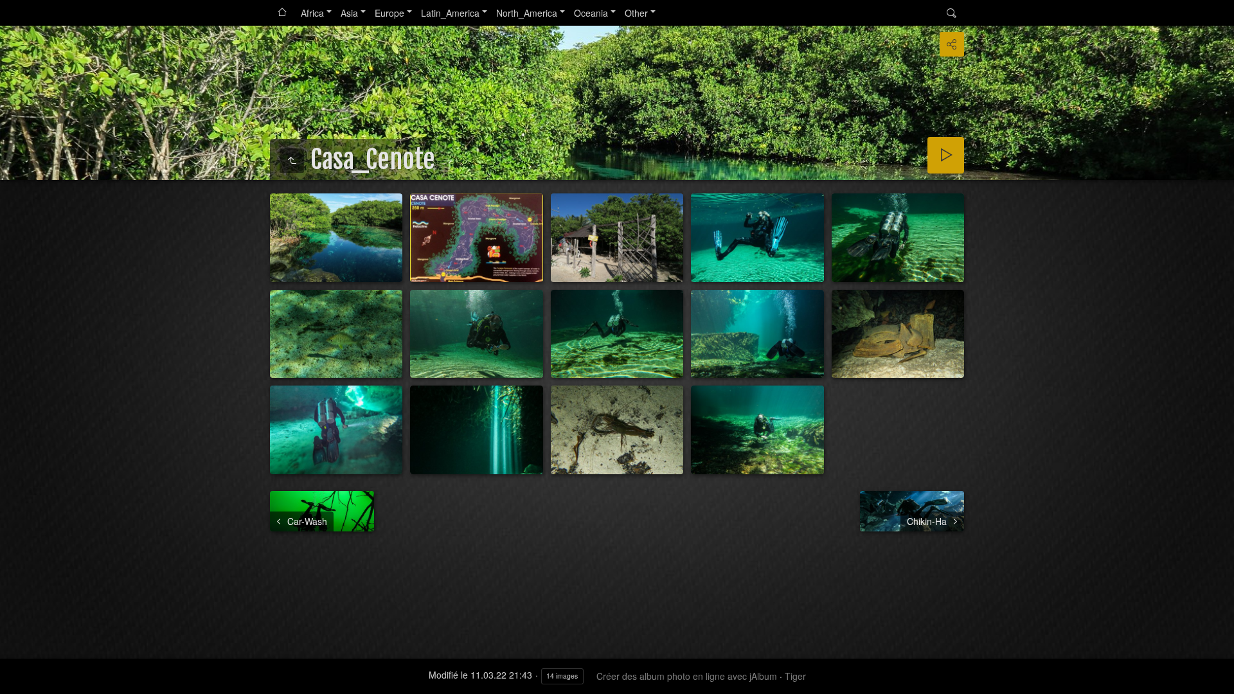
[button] (15, 678)
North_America (526, 12)
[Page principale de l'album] (282, 13)
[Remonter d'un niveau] (292, 160)
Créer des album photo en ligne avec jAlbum (686, 676)
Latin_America (450, 12)
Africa (312, 12)
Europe (389, 12)
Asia (349, 12)
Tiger (795, 676)
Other (636, 12)
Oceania (591, 12)
